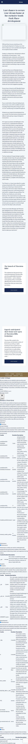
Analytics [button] (2, 564)
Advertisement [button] (3, 620)
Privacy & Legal (8, 375)
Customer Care (19, 374)
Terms (21, 375)
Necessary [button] (2, 422)
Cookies (12, 374)
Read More (14, 290)
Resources (16, 375)
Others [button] (1, 727)
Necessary (3, 424)
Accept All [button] (9, 391)
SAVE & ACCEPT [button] (4, 741)
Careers (7, 374)
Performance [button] (3, 543)
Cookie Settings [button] (4, 391)
